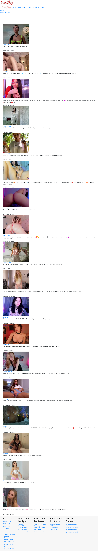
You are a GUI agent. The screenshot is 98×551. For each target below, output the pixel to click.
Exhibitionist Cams (55, 524)
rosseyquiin (6, 344)
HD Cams (52, 526)
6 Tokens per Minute (71, 524)
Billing (6, 543)
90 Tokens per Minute (72, 532)
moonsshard (6, 44)
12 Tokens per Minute (72, 526)
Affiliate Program (9, 548)
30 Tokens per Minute (72, 529)
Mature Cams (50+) (23, 531)
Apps (5, 546)
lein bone (5, 317)
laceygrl (5, 426)
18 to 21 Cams (22, 526)
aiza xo (5, 71)
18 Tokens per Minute (72, 527)
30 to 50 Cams (22, 529)
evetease (5, 290)
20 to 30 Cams (22, 527)
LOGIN (37, 7)
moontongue (6, 99)
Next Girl (2, 10)
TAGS (34, 7)
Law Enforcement (9, 541)
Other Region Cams (39, 526)
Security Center (8, 539)
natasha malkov (7, 262)
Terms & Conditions (9, 534)
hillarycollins (6, 235)
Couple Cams (6, 526)
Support (6, 536)
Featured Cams (7, 521)
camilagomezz (7, 208)
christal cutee (6, 180)
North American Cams (40, 524)
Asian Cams (37, 529)
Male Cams (6, 525)
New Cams (53, 531)
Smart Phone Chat (5, 12)
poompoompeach (7, 371)
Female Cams (6, 523)
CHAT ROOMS (16, 7)
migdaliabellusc (7, 126)
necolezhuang (6, 153)
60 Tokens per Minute (72, 531)
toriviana (5, 453)
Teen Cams (21, 524)
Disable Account (8, 544)
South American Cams (40, 531)
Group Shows (53, 529)
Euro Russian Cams (39, 527)
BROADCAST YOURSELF (26, 7)
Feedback (7, 538)
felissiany (5, 399)
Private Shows (54, 527)
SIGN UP (41, 7)
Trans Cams (6, 528)
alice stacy (6, 508)
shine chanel (6, 480)
